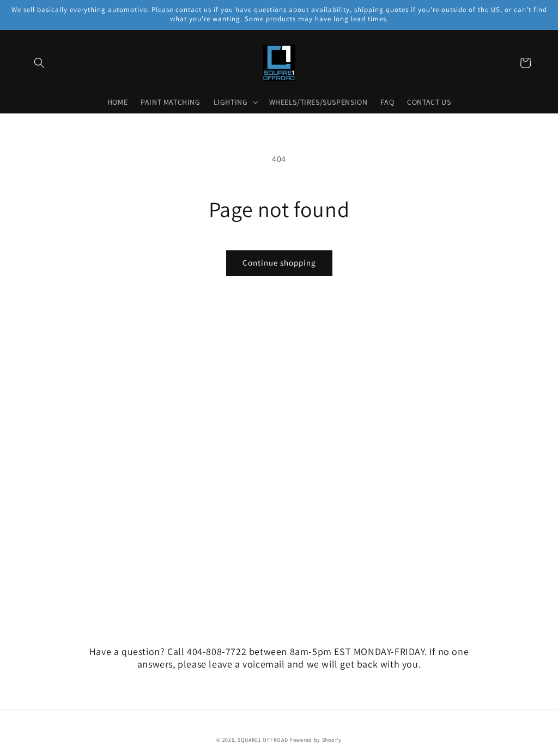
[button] (39, 63)
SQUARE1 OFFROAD (263, 739)
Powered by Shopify (315, 739)
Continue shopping (279, 262)
